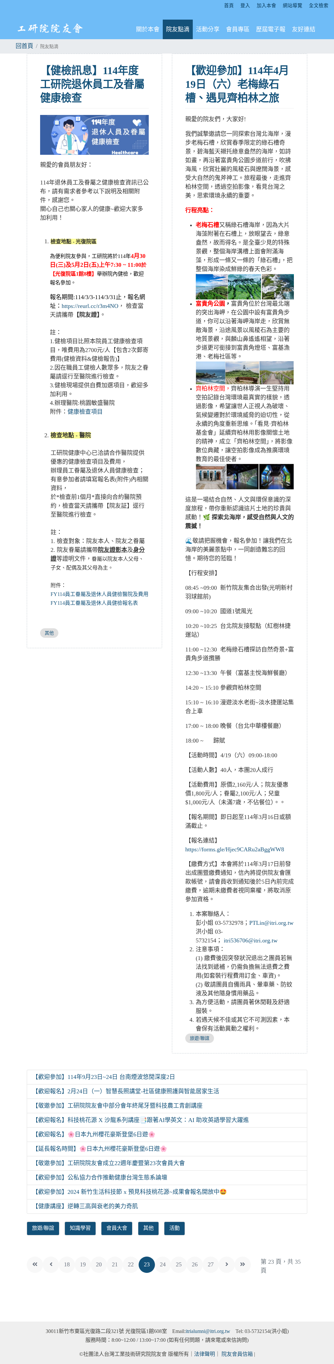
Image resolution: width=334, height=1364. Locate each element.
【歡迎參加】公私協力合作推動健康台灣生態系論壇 (99, 1177)
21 (115, 1264)
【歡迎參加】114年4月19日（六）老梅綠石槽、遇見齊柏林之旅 (237, 84)
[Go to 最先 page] (35, 1265)
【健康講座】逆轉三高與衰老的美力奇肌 (85, 1206)
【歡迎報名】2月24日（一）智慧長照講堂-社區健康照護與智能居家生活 (125, 1091)
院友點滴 (178, 29)
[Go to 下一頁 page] (227, 1265)
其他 (49, 633)
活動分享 (208, 29)
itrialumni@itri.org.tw (208, 1331)
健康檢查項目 (85, 412)
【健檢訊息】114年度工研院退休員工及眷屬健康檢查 (92, 84)
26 (195, 1264)
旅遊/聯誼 (199, 1038)
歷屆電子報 (270, 29)
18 (67, 1264)
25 (179, 1264)
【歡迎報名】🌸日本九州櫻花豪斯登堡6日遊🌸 (93, 1134)
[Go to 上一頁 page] (51, 1265)
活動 (174, 1228)
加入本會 (266, 5)
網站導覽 (292, 5)
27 (211, 1264)
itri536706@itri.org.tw (250, 940)
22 (131, 1264)
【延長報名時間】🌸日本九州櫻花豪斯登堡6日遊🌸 (99, 1149)
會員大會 (116, 1228)
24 (163, 1264)
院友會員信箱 (237, 1354)
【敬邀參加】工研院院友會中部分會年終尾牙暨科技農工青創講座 (117, 1105)
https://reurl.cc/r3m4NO (90, 306)
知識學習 (80, 1228)
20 (99, 1264)
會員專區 (238, 29)
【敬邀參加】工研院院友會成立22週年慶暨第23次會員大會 (108, 1163)
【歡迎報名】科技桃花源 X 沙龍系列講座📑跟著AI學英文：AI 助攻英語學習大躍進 (140, 1120)
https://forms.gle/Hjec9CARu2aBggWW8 (234, 849)
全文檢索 (318, 5)
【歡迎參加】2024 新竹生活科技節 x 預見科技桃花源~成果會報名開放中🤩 (129, 1192)
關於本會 (147, 29)
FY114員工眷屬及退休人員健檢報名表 (94, 603)
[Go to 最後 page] (243, 1265)
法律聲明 (204, 1354)
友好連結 (303, 29)
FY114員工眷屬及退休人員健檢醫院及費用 (99, 594)
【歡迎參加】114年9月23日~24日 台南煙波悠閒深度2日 (103, 1077)
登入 (245, 5)
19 (83, 1264)
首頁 (229, 5)
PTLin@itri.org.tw (271, 923)
